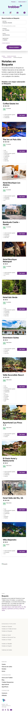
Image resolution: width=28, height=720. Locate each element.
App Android (5, 684)
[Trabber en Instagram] (3, 710)
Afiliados (4, 695)
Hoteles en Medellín (7, 643)
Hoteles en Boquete (7, 631)
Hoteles (4, 669)
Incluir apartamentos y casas (9, 26)
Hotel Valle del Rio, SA (13, 498)
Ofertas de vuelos (7, 666)
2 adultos (5, 40)
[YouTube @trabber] (10, 710)
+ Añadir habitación (6, 43)
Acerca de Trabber (7, 677)
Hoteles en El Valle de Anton (9, 628)
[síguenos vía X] (8, 710)
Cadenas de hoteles (7, 650)
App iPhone (5, 686)
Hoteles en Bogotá (6, 646)
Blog (3, 680)
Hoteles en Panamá (7, 626)
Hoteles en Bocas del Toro (9, 637)
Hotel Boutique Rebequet (10, 260)
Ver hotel (22, 115)
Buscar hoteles (14, 47)
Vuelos (4, 664)
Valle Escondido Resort (13, 375)
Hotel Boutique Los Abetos (11, 184)
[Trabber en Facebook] (5, 710)
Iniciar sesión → (22, 1)
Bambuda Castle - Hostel (11, 223)
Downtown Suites (11, 337)
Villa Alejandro (9, 539)
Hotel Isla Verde (10, 297)
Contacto (4, 693)
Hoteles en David (6, 635)
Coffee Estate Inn (11, 103)
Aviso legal (4, 706)
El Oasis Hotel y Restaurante (10, 459)
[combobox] (14, 22)
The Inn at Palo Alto (12, 139)
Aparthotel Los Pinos (12, 422)
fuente (3, 593)
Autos (3, 671)
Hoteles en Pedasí (6, 639)
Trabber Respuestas (7, 682)
